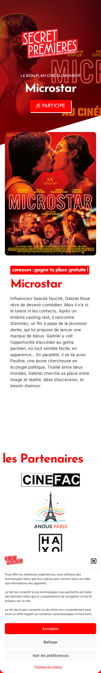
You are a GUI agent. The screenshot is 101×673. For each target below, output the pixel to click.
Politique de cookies (48, 667)
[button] (93, 561)
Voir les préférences (51, 655)
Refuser (51, 642)
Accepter (50, 628)
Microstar (36, 284)
